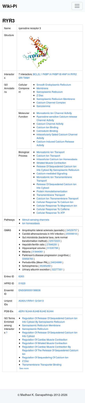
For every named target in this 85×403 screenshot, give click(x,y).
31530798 (52, 248)
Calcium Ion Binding (47, 127)
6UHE (43, 311)
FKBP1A (47, 74)
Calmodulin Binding (47, 130)
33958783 (27, 258)
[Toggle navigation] (77, 6)
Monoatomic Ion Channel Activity (54, 113)
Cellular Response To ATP (51, 212)
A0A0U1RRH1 (26, 300)
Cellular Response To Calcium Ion (55, 202)
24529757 (71, 230)
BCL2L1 (37, 74)
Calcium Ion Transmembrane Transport (57, 198)
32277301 (57, 269)
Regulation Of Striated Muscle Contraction (44, 343)
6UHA (29, 311)
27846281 (52, 244)
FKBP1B (56, 74)
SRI (21, 77)
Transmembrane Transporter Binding (41, 364)
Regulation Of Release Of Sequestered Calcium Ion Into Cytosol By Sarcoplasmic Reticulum (49, 319)
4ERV (22, 311)
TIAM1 (26, 77)
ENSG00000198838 (30, 290)
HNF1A (66, 74)
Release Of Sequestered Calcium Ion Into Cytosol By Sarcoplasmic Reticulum (58, 168)
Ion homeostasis (31, 223)
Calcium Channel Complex (51, 102)
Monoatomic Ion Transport (50, 152)
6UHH (50, 311)
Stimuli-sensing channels (35, 219)
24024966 (56, 262)
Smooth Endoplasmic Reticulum (54, 84)
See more (24, 368)
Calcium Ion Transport (48, 155)
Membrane (42, 88)
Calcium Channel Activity (50, 123)
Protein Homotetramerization (52, 191)
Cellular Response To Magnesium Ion (57, 205)
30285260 (45, 265)
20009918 (71, 233)
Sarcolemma (43, 106)
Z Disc (40, 95)
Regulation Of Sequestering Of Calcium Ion (45, 357)
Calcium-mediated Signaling (52, 173)
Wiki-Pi (9, 6)
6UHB (36, 311)
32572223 (54, 240)
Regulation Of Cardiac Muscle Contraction (44, 339)
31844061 (37, 251)
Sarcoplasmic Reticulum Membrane (56, 99)
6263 (21, 276)
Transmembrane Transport (51, 194)
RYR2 (73, 74)
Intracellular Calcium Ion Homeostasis (57, 159)
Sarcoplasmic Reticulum (50, 91)
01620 (22, 283)
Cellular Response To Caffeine (53, 209)
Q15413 (39, 300)
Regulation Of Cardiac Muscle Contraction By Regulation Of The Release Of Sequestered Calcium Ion (50, 350)
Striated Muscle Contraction (51, 162)
